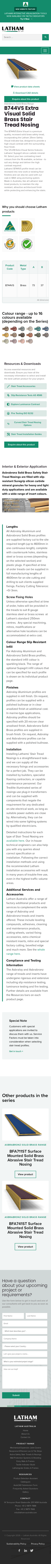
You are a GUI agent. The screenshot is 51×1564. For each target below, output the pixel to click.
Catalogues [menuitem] (25, 1482)
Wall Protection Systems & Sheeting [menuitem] (25, 1458)
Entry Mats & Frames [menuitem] (25, 1461)
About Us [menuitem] (25, 1434)
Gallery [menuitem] (26, 1492)
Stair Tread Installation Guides (26, 434)
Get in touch (15, 1051)
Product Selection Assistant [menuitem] (26, 1478)
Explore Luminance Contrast (25, 404)
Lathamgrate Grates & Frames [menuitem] (25, 1468)
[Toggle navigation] (45, 50)
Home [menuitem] (25, 1430)
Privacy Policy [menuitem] (38, 1543)
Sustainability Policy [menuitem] (16, 1543)
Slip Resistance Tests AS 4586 (26, 395)
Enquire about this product (25, 99)
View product (25, 1174)
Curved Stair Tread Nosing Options (27, 424)
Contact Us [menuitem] (25, 1437)
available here (15, 841)
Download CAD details (26, 93)
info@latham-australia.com (25, 1512)
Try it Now (25, 19)
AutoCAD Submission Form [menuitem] (25, 1485)
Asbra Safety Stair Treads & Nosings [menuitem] (25, 1454)
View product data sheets (26, 86)
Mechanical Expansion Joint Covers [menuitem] (25, 1448)
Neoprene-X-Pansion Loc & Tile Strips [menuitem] (25, 1451)
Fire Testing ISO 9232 (22, 413)
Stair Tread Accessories (23, 386)
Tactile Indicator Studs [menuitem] (25, 1464)
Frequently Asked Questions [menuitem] (25, 1488)
